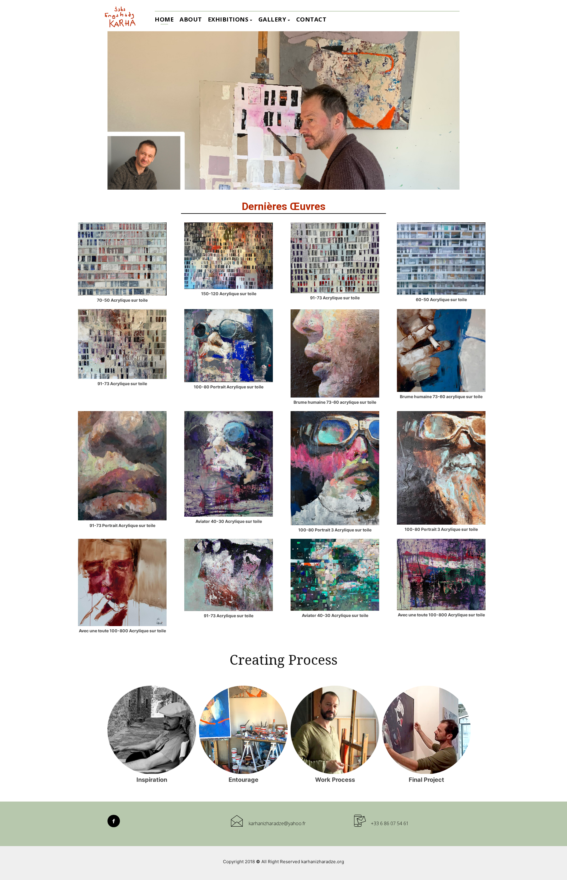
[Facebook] (113, 821)
